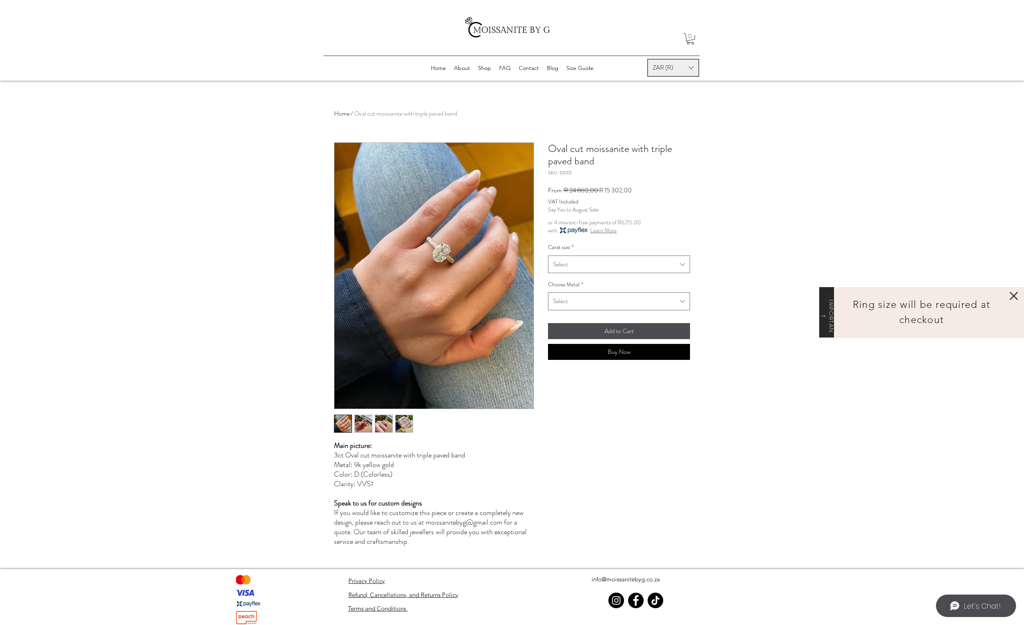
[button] (1014, 296)
